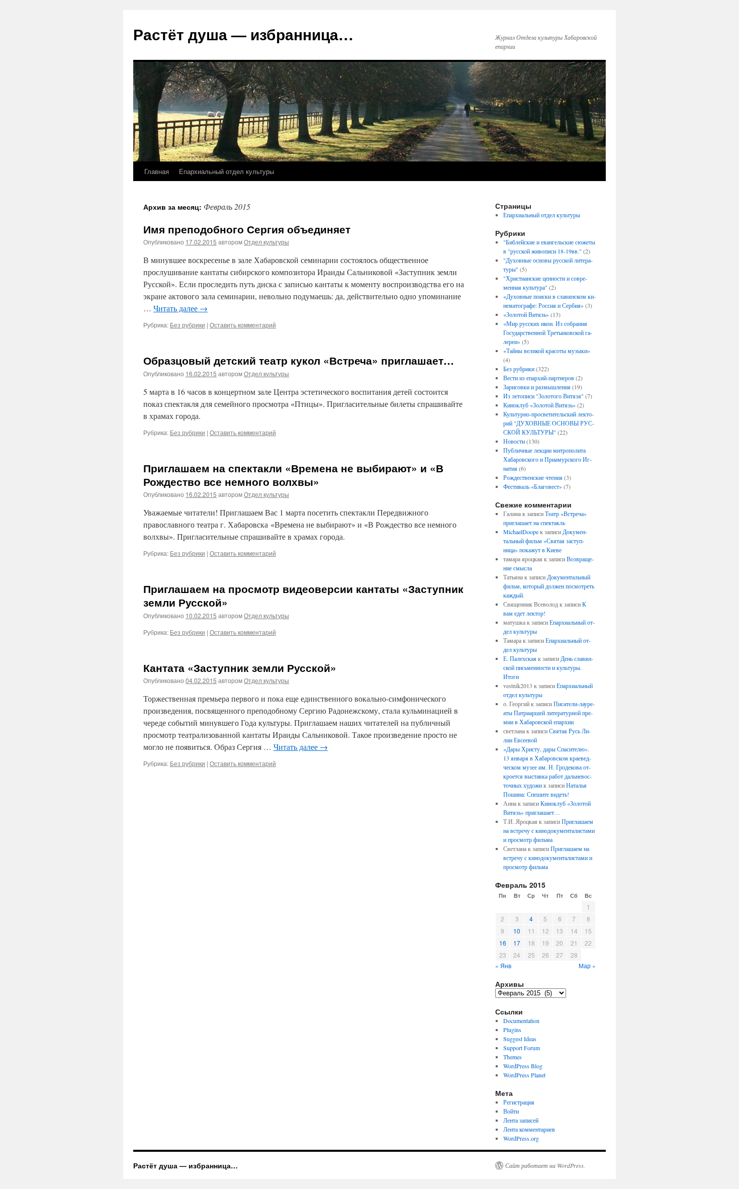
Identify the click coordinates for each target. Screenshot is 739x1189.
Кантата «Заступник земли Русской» (239, 667)
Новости (514, 441)
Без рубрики (187, 324)
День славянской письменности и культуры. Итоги (548, 667)
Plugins (512, 1030)
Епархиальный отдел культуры (226, 171)
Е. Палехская (519, 658)
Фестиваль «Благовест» (532, 486)
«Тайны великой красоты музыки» (546, 351)
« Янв (503, 965)
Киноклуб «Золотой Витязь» (539, 405)
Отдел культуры (266, 241)
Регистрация (518, 1102)
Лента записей (520, 1120)
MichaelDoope (520, 532)
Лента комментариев (529, 1129)
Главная (156, 171)
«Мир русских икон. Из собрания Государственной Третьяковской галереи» (547, 332)
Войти (511, 1111)
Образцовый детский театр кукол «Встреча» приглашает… (298, 360)
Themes (512, 1057)
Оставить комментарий (243, 324)
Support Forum (521, 1048)
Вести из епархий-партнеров (538, 378)
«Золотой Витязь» (526, 314)
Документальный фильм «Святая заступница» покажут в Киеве (545, 541)
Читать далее (180, 308)
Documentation (521, 1020)
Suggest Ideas (519, 1039)
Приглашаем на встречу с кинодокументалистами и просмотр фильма (549, 830)
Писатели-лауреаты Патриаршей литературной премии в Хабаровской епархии (549, 713)
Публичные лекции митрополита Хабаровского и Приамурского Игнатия (547, 459)
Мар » (587, 965)
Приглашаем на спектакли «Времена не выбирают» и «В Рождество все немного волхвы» (293, 474)
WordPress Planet (524, 1075)
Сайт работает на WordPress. (545, 1165)
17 (516, 943)
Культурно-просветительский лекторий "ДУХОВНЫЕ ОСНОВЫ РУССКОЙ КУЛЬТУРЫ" (548, 423)
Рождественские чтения (533, 477)
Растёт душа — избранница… (243, 34)
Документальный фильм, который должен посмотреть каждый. (548, 586)
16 (502, 943)
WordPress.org (521, 1138)
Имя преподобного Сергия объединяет (246, 228)
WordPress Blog (522, 1066)
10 (516, 930)
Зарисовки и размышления (537, 387)
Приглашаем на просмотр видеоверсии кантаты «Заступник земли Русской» (303, 595)
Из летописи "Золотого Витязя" (543, 396)
